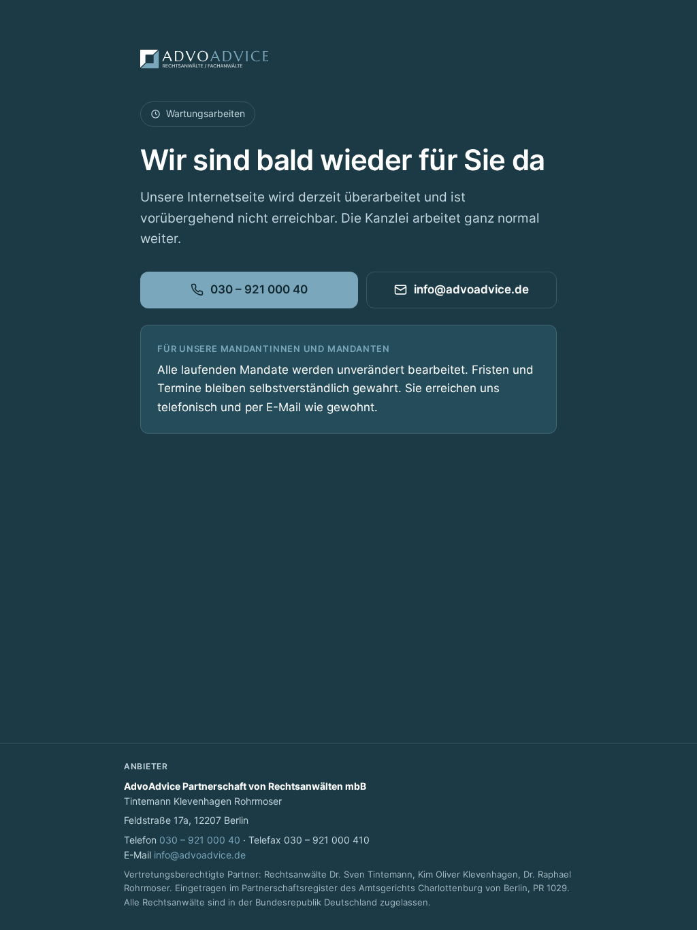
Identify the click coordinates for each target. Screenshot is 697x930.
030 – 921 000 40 (259, 289)
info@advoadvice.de (471, 289)
